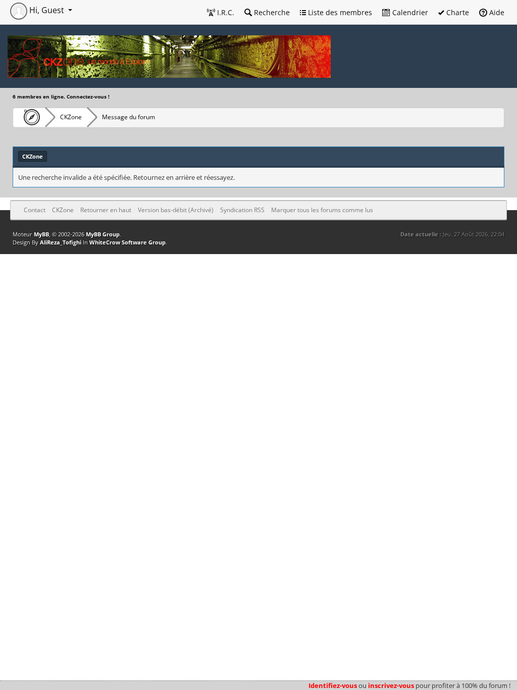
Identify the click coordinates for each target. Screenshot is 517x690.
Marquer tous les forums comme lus (322, 210)
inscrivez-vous (391, 685)
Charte (456, 12)
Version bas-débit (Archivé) (176, 210)
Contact (34, 210)
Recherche (271, 12)
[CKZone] (29, 117)
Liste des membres (339, 12)
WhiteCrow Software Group (127, 242)
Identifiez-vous (332, 685)
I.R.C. (224, 12)
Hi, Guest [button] (46, 10)
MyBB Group (103, 234)
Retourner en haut (105, 210)
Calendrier (409, 12)
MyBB (41, 234)
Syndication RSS (242, 210)
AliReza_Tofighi (60, 242)
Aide (495, 12)
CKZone (71, 117)
